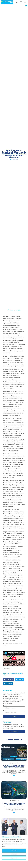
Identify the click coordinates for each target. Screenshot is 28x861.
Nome (5, 705)
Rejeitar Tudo (14, 857)
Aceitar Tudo (14, 850)
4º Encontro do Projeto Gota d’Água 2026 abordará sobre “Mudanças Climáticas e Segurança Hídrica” (14, 766)
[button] (26, 5)
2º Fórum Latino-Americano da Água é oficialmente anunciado (14, 803)
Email (4, 710)
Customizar (14, 854)
